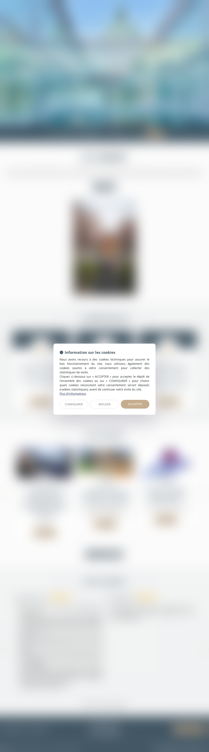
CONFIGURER (74, 404)
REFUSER (105, 404)
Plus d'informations (73, 394)
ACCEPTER (135, 404)
